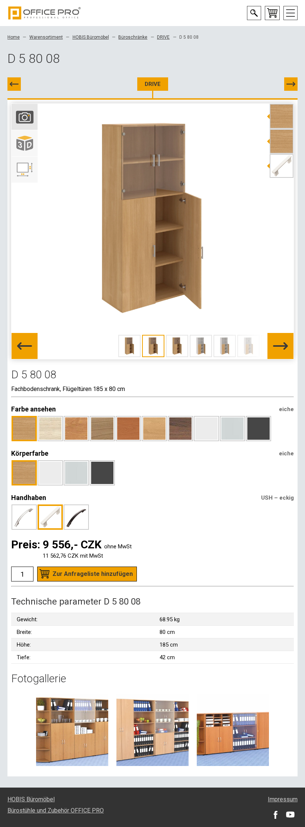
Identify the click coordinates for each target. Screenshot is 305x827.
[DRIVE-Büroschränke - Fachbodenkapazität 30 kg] (72, 729)
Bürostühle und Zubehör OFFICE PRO (55, 810)
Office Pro (44, 13)
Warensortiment (46, 37)
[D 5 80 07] (14, 84)
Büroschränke (132, 37)
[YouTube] (290, 814)
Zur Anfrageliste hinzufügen (92, 573)
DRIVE (163, 37)
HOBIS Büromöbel (91, 37)
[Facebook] (275, 814)
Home (13, 37)
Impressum (283, 799)
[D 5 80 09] (291, 84)
